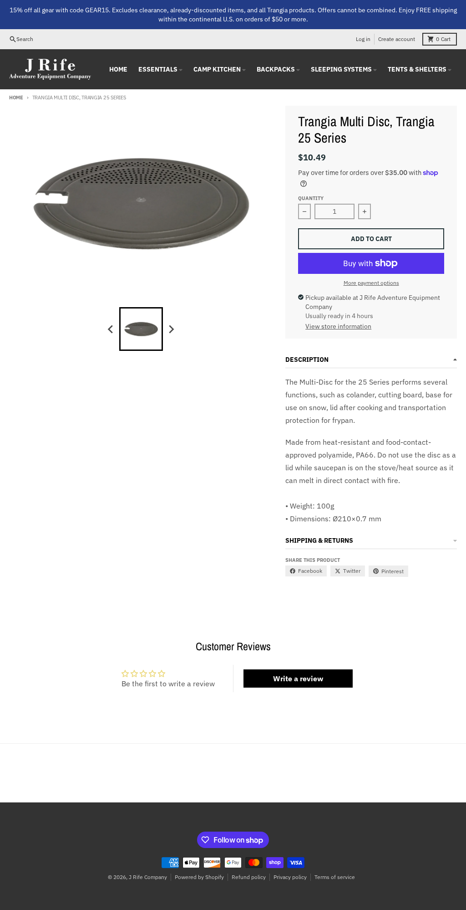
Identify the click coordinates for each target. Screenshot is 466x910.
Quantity (311, 198)
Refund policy (249, 877)
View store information (338, 326)
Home (16, 97)
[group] (141, 329)
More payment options (371, 282)
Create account (396, 39)
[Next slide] (171, 329)
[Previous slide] (111, 329)
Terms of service (334, 877)
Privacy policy (290, 877)
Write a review (298, 678)
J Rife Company (148, 877)
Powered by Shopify (199, 877)
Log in (363, 39)
